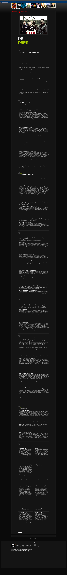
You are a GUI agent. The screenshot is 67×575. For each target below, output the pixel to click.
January (37, 546)
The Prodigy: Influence (20, 12)
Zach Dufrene (18, 544)
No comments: (14, 532)
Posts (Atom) (35, 538)
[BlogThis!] (18, 532)
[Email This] (18, 532)
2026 (36, 545)
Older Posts (53, 536)
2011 (36, 544)
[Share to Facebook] (20, 532)
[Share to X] (19, 532)
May (36, 547)
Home (32, 536)
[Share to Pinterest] (21, 532)
